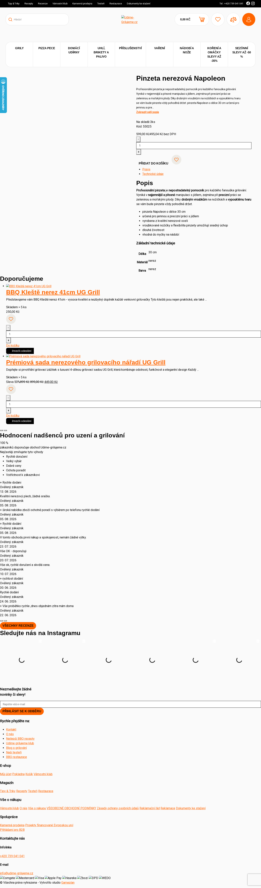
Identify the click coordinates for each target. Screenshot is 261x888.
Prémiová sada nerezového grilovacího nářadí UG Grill (85, 362)
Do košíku (12, 345)
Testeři (101, 3)
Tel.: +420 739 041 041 (231, 3)
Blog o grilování (16, 748)
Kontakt (11, 729)
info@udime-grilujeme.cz (16, 873)
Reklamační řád (149, 808)
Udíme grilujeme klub (20, 743)
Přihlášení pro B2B (12, 830)
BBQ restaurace (16, 757)
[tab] (196, 169)
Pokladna (18, 774)
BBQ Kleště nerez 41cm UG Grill (53, 292)
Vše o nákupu (37, 808)
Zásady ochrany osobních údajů (118, 808)
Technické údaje (153, 174)
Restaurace (115, 3)
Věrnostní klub (60, 3)
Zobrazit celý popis (147, 112)
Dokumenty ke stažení (138, 3)
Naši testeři (14, 752)
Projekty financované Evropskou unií (49, 825)
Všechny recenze (18, 625)
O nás (10, 734)
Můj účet (5, 774)
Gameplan (68, 882)
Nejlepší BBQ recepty (20, 738)
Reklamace (167, 808)
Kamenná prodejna (82, 3)
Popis (146, 169)
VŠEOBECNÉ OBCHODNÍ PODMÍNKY (71, 808)
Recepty (28, 3)
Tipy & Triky (13, 3)
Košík (29, 774)
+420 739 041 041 (12, 856)
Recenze (43, 3)
